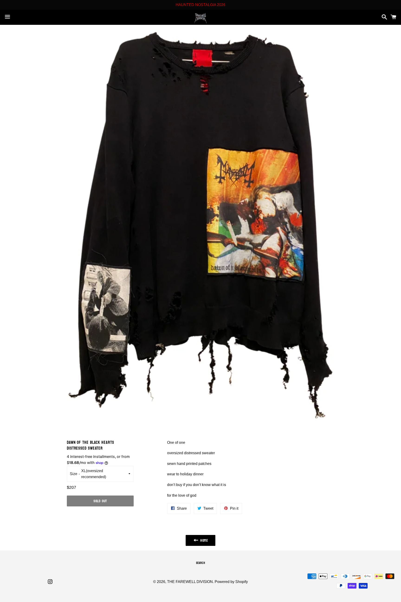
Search (200, 563)
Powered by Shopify (231, 582)
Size (73, 474)
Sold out (100, 501)
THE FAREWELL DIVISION (190, 582)
